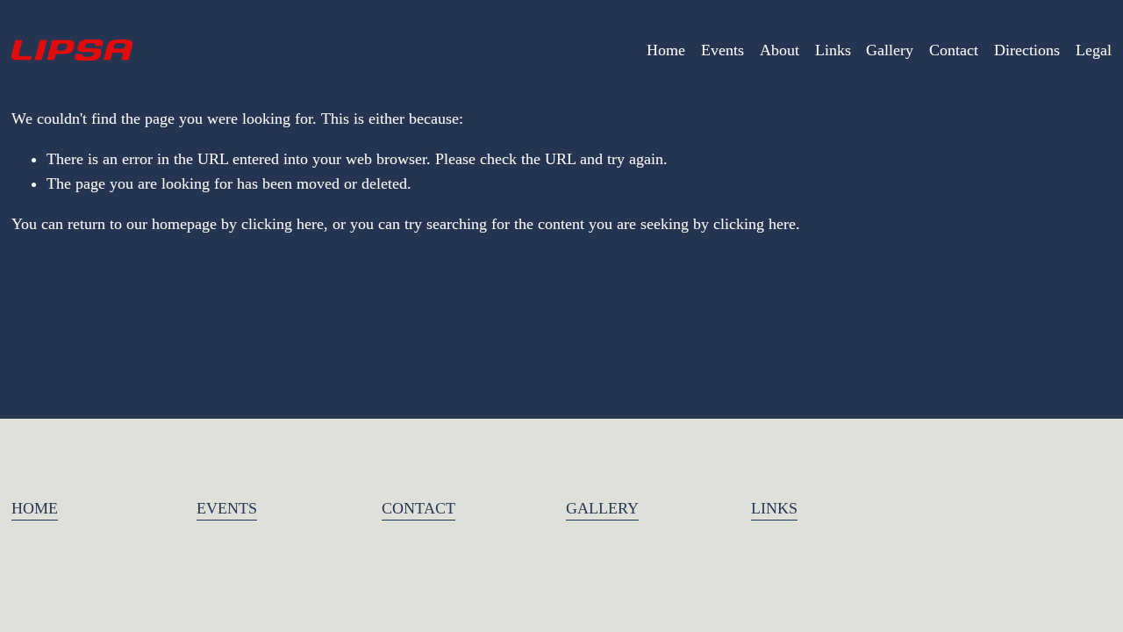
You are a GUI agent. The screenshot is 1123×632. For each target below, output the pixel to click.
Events (722, 50)
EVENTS (227, 508)
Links (833, 50)
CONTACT (418, 508)
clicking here (282, 224)
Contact (953, 50)
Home (666, 50)
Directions (1027, 50)
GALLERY (602, 508)
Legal (1094, 50)
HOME (34, 508)
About (779, 50)
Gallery (889, 50)
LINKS (774, 508)
